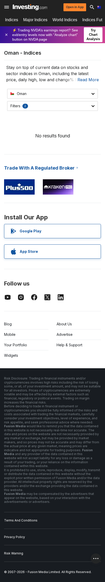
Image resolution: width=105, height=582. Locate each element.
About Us (64, 324)
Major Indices (35, 20)
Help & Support (69, 345)
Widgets (11, 355)
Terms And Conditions (20, 520)
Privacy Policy (14, 537)
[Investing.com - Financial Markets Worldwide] (30, 7)
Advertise (65, 334)
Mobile (10, 334)
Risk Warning (13, 553)
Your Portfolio (15, 345)
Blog (8, 324)
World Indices (64, 20)
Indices (11, 20)
